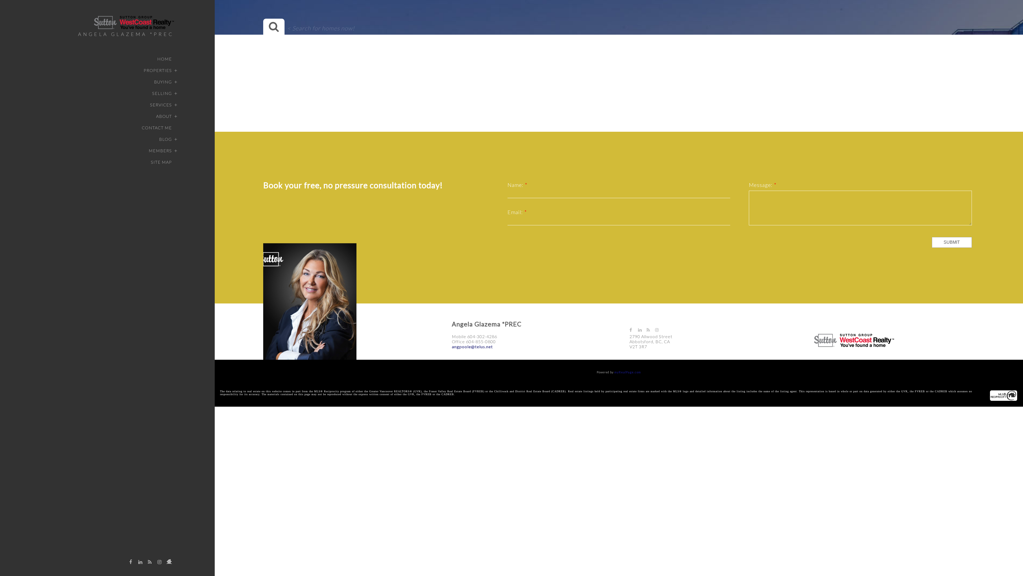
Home (164, 58)
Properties (158, 70)
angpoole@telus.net (472, 346)
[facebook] (131, 561)
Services (161, 104)
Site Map (161, 162)
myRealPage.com (627, 372)
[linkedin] (140, 561)
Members (160, 150)
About (164, 116)
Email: (516, 212)
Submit (952, 242)
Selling (162, 93)
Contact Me (157, 127)
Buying (163, 81)
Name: (516, 185)
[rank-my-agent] (169, 561)
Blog (165, 139)
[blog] (150, 561)
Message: (761, 185)
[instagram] (159, 561)
